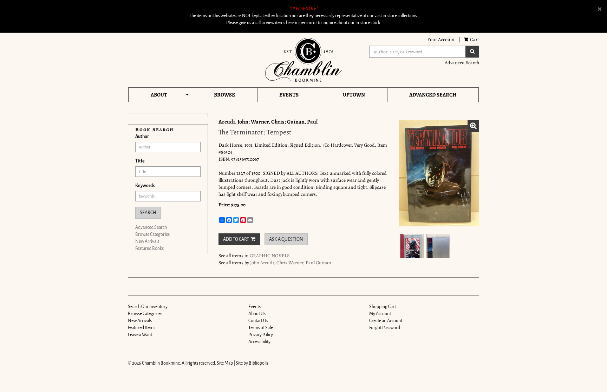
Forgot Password (384, 327)
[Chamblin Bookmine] (303, 60)
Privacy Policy (260, 334)
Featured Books (149, 248)
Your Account (441, 39)
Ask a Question (286, 239)
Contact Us (258, 320)
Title (140, 161)
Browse (224, 94)
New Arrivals (147, 241)
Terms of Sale (260, 327)
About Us (257, 313)
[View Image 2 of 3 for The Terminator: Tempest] (412, 246)
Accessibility (259, 341)
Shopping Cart (382, 306)
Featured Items (141, 327)
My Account (380, 313)
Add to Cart (236, 239)
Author (142, 136)
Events (289, 94)
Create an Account (385, 320)
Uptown (354, 94)
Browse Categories (152, 234)
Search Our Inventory (148, 306)
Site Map (225, 363)
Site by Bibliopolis (252, 363)
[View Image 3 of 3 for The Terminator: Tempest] (438, 246)
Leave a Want (140, 334)
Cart (474, 39)
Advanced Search (462, 62)
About (159, 94)
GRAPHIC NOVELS (269, 255)
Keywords (145, 185)
